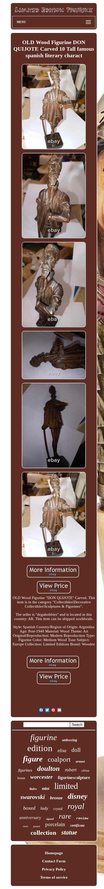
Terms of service (54, 877)
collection (43, 832)
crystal (58, 809)
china (85, 770)
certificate (77, 825)
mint (45, 788)
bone (21, 778)
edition (40, 748)
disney (77, 796)
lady (44, 808)
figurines (25, 770)
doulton (48, 768)
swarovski (32, 797)
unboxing (69, 740)
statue (69, 832)
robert (70, 769)
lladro (33, 789)
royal (76, 806)
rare (65, 816)
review (82, 818)
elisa (62, 750)
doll (76, 750)
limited (66, 786)
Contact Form (54, 861)
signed (50, 818)
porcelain (55, 824)
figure (33, 758)
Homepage (54, 853)
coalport (59, 759)
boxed (29, 808)
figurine (43, 737)
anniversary (30, 817)
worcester (41, 777)
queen (36, 826)
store (25, 826)
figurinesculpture (74, 777)
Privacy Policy (54, 869)
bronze (56, 797)
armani (80, 761)
